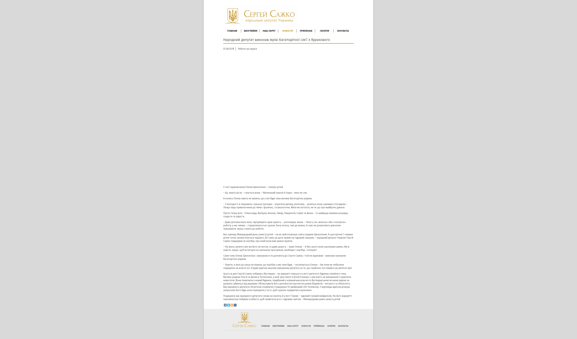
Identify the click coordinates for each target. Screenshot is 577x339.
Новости (287, 31)
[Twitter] (228, 305)
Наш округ (269, 31)
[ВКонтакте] (225, 305)
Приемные (306, 31)
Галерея (324, 31)
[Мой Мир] (235, 305)
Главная (232, 31)
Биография (250, 31)
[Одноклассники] (231, 305)
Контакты (343, 31)
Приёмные (319, 326)
